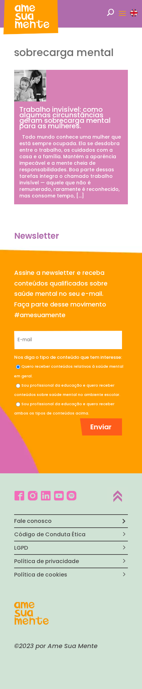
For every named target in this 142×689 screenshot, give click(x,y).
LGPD (21, 548)
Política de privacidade (46, 561)
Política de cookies (40, 575)
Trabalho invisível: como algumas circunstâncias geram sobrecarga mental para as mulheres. (65, 118)
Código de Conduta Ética (49, 534)
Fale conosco (33, 521)
